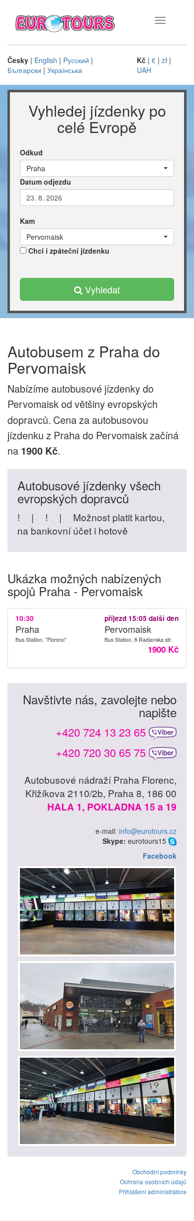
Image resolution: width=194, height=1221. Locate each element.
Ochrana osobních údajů (153, 1181)
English (45, 60)
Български (24, 70)
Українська (64, 70)
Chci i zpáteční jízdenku (67, 251)
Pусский (76, 60)
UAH (144, 70)
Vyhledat (101, 289)
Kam (27, 221)
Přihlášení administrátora (153, 1191)
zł (164, 60)
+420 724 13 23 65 (101, 732)
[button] (97, 168)
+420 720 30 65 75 (101, 752)
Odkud (31, 152)
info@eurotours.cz (148, 831)
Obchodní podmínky (159, 1171)
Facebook (160, 856)
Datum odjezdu (45, 182)
